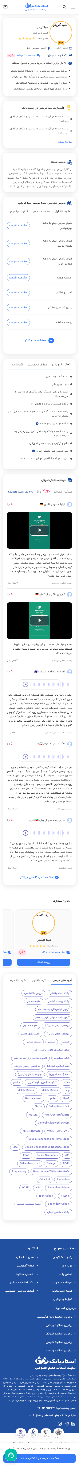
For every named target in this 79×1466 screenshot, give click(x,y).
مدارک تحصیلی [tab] (37, 365)
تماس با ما (65, 1274)
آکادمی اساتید (25, 1274)
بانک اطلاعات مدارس (22, 1283)
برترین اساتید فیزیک (59, 1334)
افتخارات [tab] (17, 365)
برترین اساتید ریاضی (59, 1325)
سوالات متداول (63, 1283)
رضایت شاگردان (62, 1257)
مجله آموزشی (26, 1266)
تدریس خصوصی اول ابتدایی (19, 1386)
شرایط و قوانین (62, 1299)
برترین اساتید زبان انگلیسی (54, 1317)
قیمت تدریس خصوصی (20, 1291)
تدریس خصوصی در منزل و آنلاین (44, 1378)
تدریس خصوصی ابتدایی (48, 1386)
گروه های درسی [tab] (62, 980)
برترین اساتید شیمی (59, 1342)
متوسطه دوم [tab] (41, 212)
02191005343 (46, 1408)
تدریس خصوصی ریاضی (30, 1382)
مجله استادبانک (62, 1291)
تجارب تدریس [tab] (61, 364)
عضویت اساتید (25, 1257)
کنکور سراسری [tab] (19, 212)
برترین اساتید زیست (59, 1351)
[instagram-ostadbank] (60, 1424)
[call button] (11, 1455)
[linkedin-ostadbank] (73, 1424)
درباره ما (67, 1266)
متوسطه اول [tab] (63, 211)
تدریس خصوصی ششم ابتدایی (62, 1389)
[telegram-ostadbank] (67, 1424)
